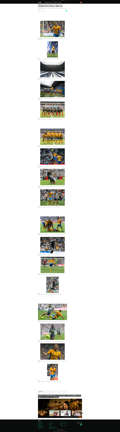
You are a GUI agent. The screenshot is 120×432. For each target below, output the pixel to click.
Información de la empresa (41, 425)
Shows (54, 0)
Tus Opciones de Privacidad (63, 425)
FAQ (49, 425)
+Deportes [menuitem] (55, 2)
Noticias (57, 0)
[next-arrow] (81, 413)
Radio (64, 0)
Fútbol (39, 392)
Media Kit (50, 424)
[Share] (66, 10)
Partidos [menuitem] (47, 2)
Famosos (60, 0)
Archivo (61, 424)
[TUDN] (39, 2)
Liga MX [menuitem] (50, 2)
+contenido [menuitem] (59, 2)
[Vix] (81, 2)
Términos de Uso (40, 424)
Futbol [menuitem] (53, 2)
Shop (66, 0)
